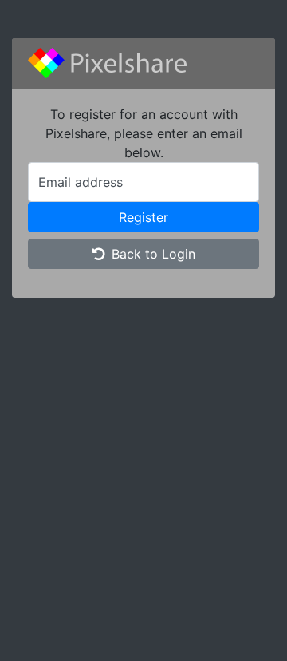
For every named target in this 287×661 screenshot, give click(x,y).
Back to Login (153, 254)
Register (143, 217)
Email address (80, 182)
